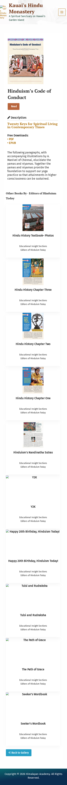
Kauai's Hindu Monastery (26, 8)
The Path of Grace (33, 669)
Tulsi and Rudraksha (33, 615)
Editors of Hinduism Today (33, 250)
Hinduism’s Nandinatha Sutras (33, 452)
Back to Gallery (20, 752)
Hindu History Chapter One (33, 398)
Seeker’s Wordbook (33, 723)
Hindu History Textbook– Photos (33, 235)
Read (13, 106)
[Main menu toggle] (62, 12)
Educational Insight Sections (33, 246)
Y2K (33, 506)
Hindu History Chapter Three (33, 289)
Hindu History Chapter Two (33, 344)
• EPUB (11, 143)
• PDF (10, 139)
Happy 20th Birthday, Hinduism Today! (33, 561)
